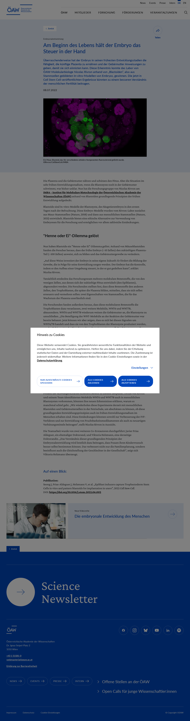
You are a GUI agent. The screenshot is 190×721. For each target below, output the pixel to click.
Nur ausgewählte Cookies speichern (56, 381)
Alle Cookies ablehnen (95, 381)
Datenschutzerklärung (49, 360)
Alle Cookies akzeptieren (129, 381)
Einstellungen (139, 367)
